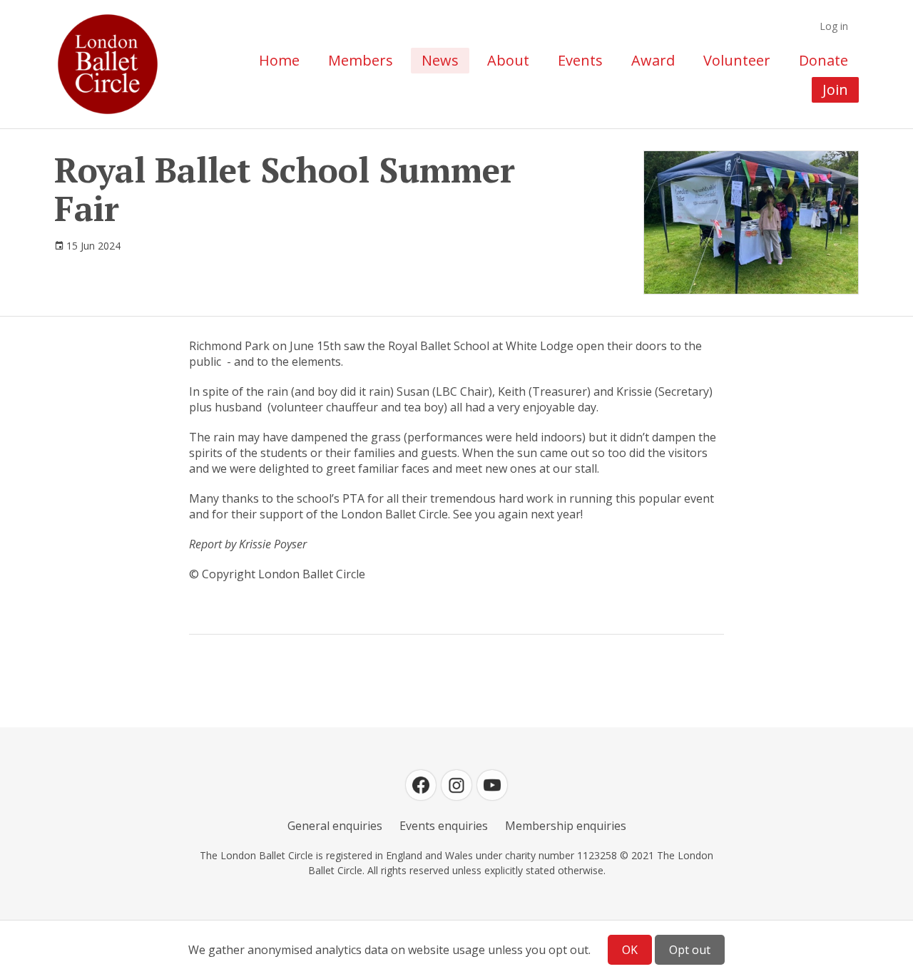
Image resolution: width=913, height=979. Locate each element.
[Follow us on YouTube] (492, 785)
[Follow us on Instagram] (456, 785)
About (508, 60)
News (440, 60)
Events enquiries (443, 826)
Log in (834, 26)
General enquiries (334, 826)
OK (630, 950)
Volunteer (736, 60)
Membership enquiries (565, 826)
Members (360, 60)
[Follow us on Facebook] (421, 785)
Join (835, 89)
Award (653, 60)
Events (580, 60)
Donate (823, 60)
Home (279, 60)
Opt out (689, 950)
